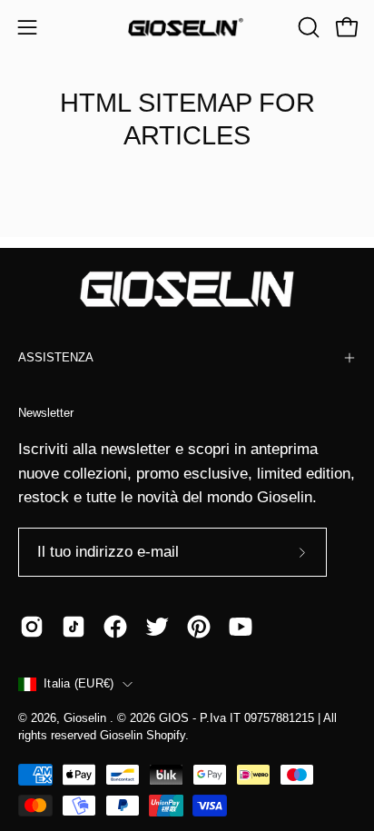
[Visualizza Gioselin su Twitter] (157, 626)
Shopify (165, 735)
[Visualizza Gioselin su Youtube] (240, 626)
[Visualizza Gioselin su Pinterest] (198, 626)
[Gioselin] (187, 27)
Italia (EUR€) (78, 684)
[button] (307, 27)
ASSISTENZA (56, 357)
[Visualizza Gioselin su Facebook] (115, 626)
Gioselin (87, 718)
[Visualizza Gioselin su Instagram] (31, 626)
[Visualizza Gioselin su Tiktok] (73, 626)
